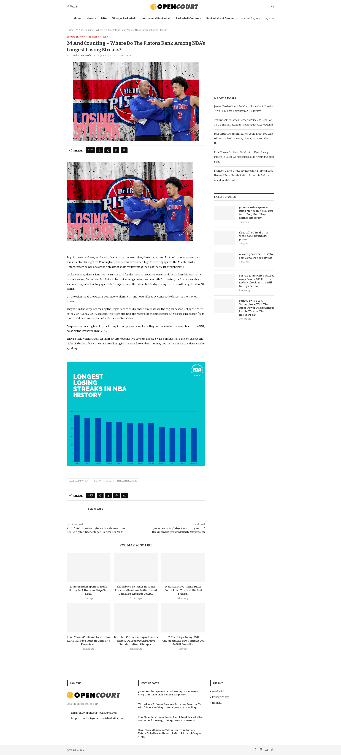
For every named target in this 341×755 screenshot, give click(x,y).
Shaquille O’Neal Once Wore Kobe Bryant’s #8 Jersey (253, 236)
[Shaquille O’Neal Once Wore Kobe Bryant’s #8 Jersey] (224, 238)
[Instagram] (70, 6)
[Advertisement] (244, 60)
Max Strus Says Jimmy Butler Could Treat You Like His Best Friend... (183, 590)
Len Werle (85, 55)
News (90, 18)
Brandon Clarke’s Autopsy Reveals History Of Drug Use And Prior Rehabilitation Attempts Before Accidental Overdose (243, 175)
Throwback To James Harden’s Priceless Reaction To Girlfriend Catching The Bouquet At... (136, 590)
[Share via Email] (124, 150)
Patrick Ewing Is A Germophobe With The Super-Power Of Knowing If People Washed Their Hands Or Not (256, 307)
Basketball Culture (187, 18)
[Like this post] (91, 150)
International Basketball (155, 18)
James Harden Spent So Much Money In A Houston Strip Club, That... (89, 590)
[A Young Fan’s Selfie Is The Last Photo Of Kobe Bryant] (224, 259)
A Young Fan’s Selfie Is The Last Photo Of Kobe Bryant (256, 256)
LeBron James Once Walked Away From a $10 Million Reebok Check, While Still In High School (256, 281)
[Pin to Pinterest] (116, 150)
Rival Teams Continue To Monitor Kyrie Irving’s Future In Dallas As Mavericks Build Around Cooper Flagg (244, 157)
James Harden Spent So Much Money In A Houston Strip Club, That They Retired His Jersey (256, 213)
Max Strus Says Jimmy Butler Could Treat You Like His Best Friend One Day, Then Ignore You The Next (243, 138)
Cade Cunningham (78, 481)
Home (77, 18)
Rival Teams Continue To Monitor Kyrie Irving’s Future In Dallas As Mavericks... (88, 641)
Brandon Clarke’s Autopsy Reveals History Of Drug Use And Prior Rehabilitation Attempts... (136, 641)
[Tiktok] (76, 6)
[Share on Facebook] (99, 150)
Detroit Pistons (102, 481)
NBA (104, 18)
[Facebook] (68, 6)
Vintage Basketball (124, 18)
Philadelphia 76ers (127, 481)
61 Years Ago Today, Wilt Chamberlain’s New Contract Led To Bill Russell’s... (183, 641)
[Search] (272, 6)
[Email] (73, 6)
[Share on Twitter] (107, 150)
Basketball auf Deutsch (220, 18)
